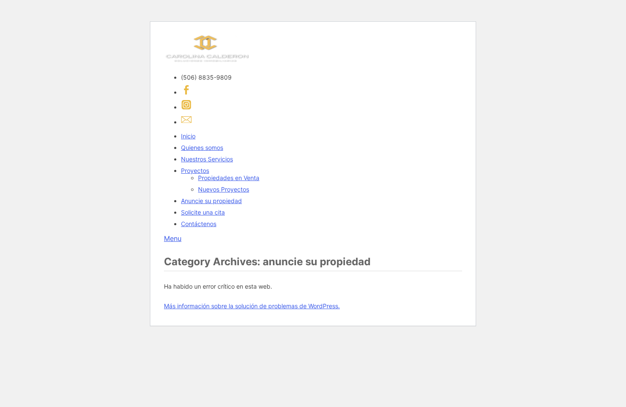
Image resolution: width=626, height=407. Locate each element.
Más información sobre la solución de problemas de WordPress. (252, 306)
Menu (172, 238)
